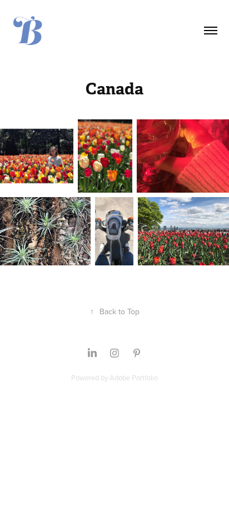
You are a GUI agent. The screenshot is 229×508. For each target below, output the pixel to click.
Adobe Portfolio (133, 378)
